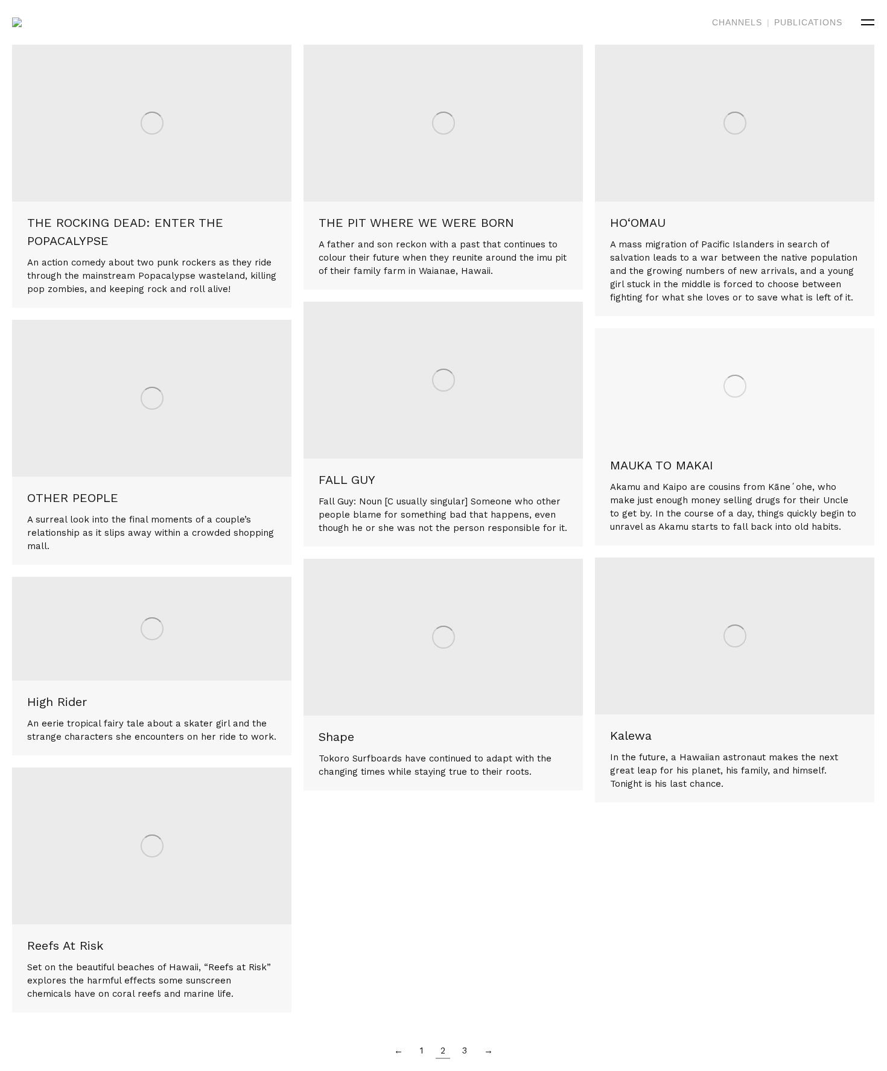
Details (168, 123)
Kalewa (631, 735)
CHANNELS (737, 22)
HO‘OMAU (638, 222)
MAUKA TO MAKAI (661, 465)
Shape (336, 736)
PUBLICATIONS (808, 22)
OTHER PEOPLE (72, 498)
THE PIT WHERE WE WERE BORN (416, 222)
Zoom (135, 123)
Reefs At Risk (65, 945)
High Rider (57, 701)
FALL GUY (347, 479)
